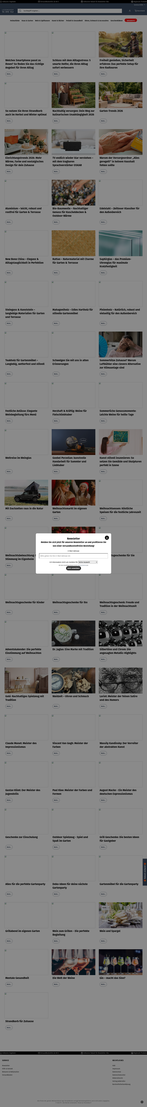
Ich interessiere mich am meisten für (64, 562)
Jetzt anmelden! (73, 568)
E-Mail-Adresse (73, 551)
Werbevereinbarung (82, 565)
